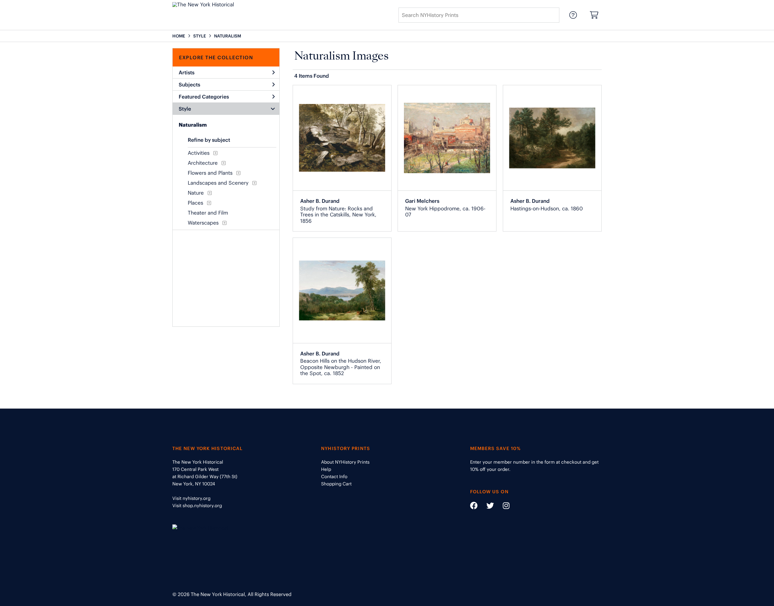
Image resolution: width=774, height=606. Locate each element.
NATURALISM (227, 36)
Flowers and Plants (210, 173)
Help (326, 469)
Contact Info (334, 476)
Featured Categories (204, 96)
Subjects (189, 84)
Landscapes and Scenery (218, 183)
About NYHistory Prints (345, 462)
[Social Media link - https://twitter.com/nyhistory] (486, 507)
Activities (199, 153)
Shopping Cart (336, 484)
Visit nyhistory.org (191, 498)
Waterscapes (203, 222)
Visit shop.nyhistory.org (197, 505)
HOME (178, 36)
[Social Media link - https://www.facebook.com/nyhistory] (474, 507)
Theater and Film (208, 212)
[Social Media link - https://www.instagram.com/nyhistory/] (502, 507)
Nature (196, 193)
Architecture (203, 163)
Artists (186, 72)
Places (195, 202)
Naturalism (193, 125)
